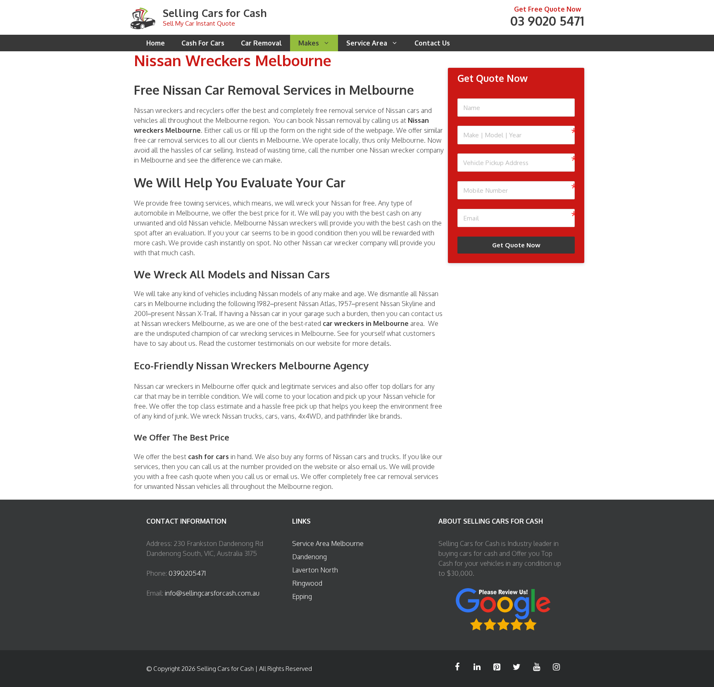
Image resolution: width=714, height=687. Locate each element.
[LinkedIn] (477, 666)
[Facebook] (457, 666)
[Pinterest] (496, 666)
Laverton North (315, 570)
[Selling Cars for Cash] (143, 17)
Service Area (366, 43)
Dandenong (309, 557)
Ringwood (307, 583)
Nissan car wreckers (163, 386)
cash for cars (208, 456)
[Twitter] (516, 666)
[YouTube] (536, 666)
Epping (302, 596)
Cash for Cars (202, 43)
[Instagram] (556, 666)
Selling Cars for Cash (215, 12)
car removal (165, 140)
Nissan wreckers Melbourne (182, 323)
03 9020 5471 (547, 21)
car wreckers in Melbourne (366, 323)
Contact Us (432, 43)
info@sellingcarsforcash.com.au (212, 593)
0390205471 (187, 573)
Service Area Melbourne (328, 543)
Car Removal (261, 43)
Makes (308, 43)
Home (155, 43)
